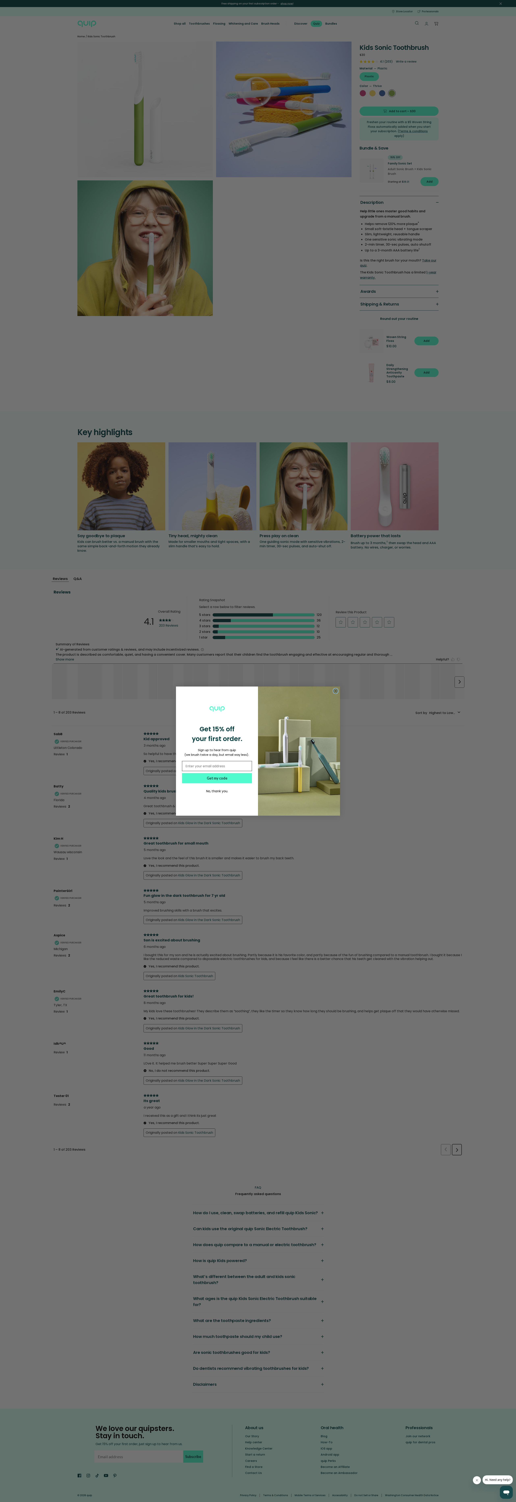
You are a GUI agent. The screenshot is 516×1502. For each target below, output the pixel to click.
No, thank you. (217, 791)
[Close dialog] (335, 691)
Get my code (217, 778)
